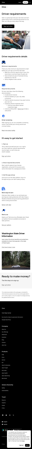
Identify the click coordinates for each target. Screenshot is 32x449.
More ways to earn (7, 192)
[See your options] (3, 210)
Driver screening (7, 120)
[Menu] (30, 2)
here (16, 107)
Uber (3, 2)
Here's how (21, 109)
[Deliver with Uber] (3, 188)
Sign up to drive (8, 26)
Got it (27, 445)
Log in (19, 2)
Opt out (21, 445)
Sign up (25, 2)
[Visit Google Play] (7, 430)
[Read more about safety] (3, 116)
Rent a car (5, 214)
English (5, 421)
